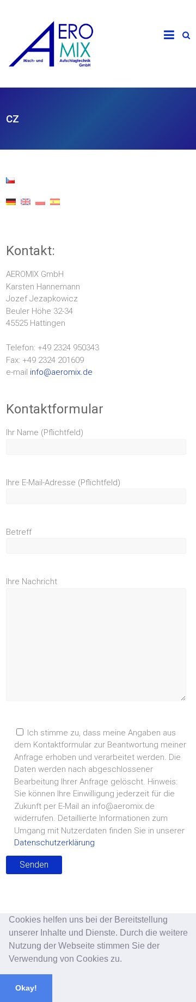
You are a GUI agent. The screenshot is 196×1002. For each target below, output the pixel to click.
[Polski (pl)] (40, 209)
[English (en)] (25, 209)
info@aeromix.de (61, 372)
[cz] (10, 183)
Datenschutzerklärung (54, 843)
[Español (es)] (55, 209)
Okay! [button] (26, 988)
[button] (125, 960)
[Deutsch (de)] (11, 209)
